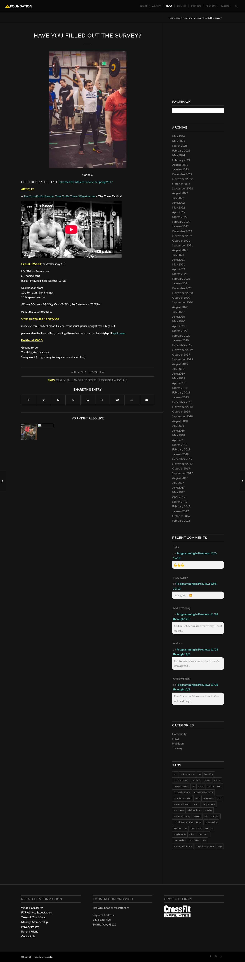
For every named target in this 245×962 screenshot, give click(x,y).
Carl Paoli (196, 780)
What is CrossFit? (32, 907)
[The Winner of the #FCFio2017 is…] (242, 481)
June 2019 (178, 373)
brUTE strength (181, 780)
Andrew (98, 372)
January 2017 (180, 511)
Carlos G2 (63, 380)
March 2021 (179, 273)
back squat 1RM (187, 774)
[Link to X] (221, 956)
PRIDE (199, 822)
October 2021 (181, 240)
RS (186, 828)
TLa (204, 840)
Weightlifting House (204, 846)
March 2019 (179, 387)
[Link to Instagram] (215, 956)
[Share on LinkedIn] (88, 400)
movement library (182, 816)
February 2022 (181, 221)
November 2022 (182, 178)
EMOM (211, 786)
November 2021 (182, 235)
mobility (208, 810)
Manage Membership (34, 922)
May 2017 (178, 492)
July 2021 (178, 254)
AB (175, 774)
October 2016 (181, 515)
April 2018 (178, 440)
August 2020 (180, 307)
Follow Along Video (182, 792)
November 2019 (182, 349)
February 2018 (181, 449)
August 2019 (180, 364)
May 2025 (178, 141)
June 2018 (178, 430)
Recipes (177, 828)
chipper (207, 780)
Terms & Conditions (33, 917)
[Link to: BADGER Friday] (46, 432)
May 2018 (178, 435)
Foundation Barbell (183, 798)
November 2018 (182, 406)
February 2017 (181, 506)
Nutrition (178, 743)
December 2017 (182, 459)
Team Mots (204, 834)
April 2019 (178, 383)
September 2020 (182, 302)
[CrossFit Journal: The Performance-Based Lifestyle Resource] (177, 916)
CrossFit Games (181, 786)
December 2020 (182, 288)
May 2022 (178, 207)
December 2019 (182, 345)
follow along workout (203, 792)
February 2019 (181, 392)
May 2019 (178, 378)
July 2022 (178, 198)
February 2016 (181, 520)
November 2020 (182, 292)
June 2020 (178, 316)
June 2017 (178, 487)
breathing (208, 774)
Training (177, 748)
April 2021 (178, 269)
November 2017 (182, 463)
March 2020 (179, 330)
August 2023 (180, 164)
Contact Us (28, 936)
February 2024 (181, 160)
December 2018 (182, 402)
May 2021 (178, 264)
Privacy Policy (30, 926)
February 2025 (181, 150)
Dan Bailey (79, 380)
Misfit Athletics (194, 810)
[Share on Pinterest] (73, 400)
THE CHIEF (194, 840)
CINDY (217, 780)
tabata (192, 834)
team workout (180, 840)
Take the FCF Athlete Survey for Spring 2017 (85, 182)
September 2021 (182, 245)
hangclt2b (119, 380)
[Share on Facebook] (28, 400)
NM (205, 816)
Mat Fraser (179, 810)
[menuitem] (144, 6)
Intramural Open (181, 804)
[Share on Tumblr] (102, 400)
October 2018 (181, 411)
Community (179, 734)
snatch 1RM (195, 828)
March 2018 (179, 444)
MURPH (197, 816)
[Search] (236, 6)
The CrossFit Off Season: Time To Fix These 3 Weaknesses (59, 196)
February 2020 (181, 335)
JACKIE (196, 804)
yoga (220, 846)
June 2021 (178, 259)
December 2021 (182, 231)
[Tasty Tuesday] (3, 481)
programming (211, 822)
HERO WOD (208, 798)
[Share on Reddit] (132, 400)
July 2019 (178, 368)
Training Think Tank (183, 846)
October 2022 (181, 183)
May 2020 (178, 321)
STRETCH (209, 828)
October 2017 (181, 468)
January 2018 (180, 454)
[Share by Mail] (146, 400)
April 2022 (178, 212)
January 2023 (180, 169)
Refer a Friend (29, 931)
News (175, 738)
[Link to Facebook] (210, 956)
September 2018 (182, 416)
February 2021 (181, 278)
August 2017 (180, 478)
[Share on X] (43, 400)
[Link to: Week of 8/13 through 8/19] (29, 432)
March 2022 (179, 216)
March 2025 (179, 145)
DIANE (201, 786)
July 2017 (178, 482)
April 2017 (178, 496)
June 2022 (178, 202)
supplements (180, 834)
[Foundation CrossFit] (18, 6)
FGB (219, 786)
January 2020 (180, 340)
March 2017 (179, 501)
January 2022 (180, 226)
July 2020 (178, 311)
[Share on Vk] (117, 400)
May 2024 (178, 155)
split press (119, 333)
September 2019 (182, 359)
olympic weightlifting (183, 822)
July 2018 (178, 425)
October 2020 (181, 297)
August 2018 (180, 421)
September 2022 (182, 188)
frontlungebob (99, 380)
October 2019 (181, 354)
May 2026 (178, 136)
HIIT (219, 798)
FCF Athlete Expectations (37, 912)
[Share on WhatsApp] (58, 400)
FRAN (197, 798)
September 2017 (182, 473)
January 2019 (180, 397)
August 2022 (180, 193)
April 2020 (178, 326)
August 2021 (180, 250)
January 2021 (180, 283)
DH (193, 786)
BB (199, 774)
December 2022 (182, 174)
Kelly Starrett (208, 804)
